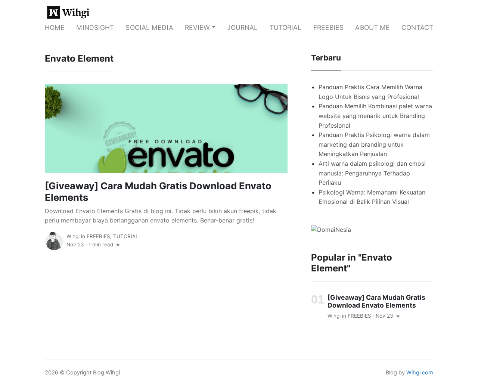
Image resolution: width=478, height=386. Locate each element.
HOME (55, 27)
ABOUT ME (372, 27)
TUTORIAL (286, 27)
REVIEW (197, 27)
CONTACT (417, 27)
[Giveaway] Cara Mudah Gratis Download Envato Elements (158, 191)
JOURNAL (242, 27)
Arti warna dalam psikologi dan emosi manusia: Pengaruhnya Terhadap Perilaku (372, 173)
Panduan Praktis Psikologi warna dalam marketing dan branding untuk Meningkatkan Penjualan (374, 144)
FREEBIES (328, 27)
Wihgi (73, 236)
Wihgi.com (419, 372)
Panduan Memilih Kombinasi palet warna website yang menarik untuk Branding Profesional (375, 115)
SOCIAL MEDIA (149, 27)
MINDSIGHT (95, 27)
